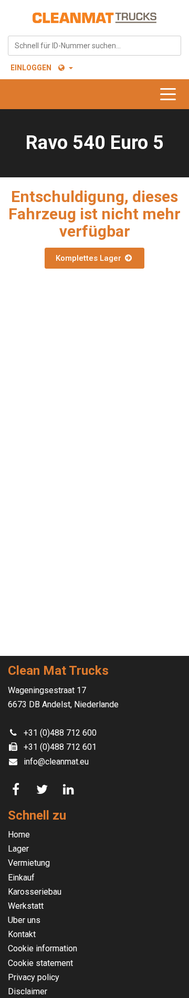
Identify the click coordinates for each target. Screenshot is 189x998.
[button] (65, 68)
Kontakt (22, 934)
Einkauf (21, 878)
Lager (18, 849)
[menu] (170, 94)
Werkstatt (26, 906)
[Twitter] (43, 789)
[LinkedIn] (69, 789)
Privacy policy (33, 977)
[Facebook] (17, 789)
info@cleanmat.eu (56, 762)
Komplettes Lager (89, 258)
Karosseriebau (34, 892)
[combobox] (94, 46)
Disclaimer (27, 991)
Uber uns (24, 920)
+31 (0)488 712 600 (60, 733)
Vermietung (29, 863)
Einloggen (30, 67)
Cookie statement (40, 963)
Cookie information (42, 948)
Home (19, 835)
